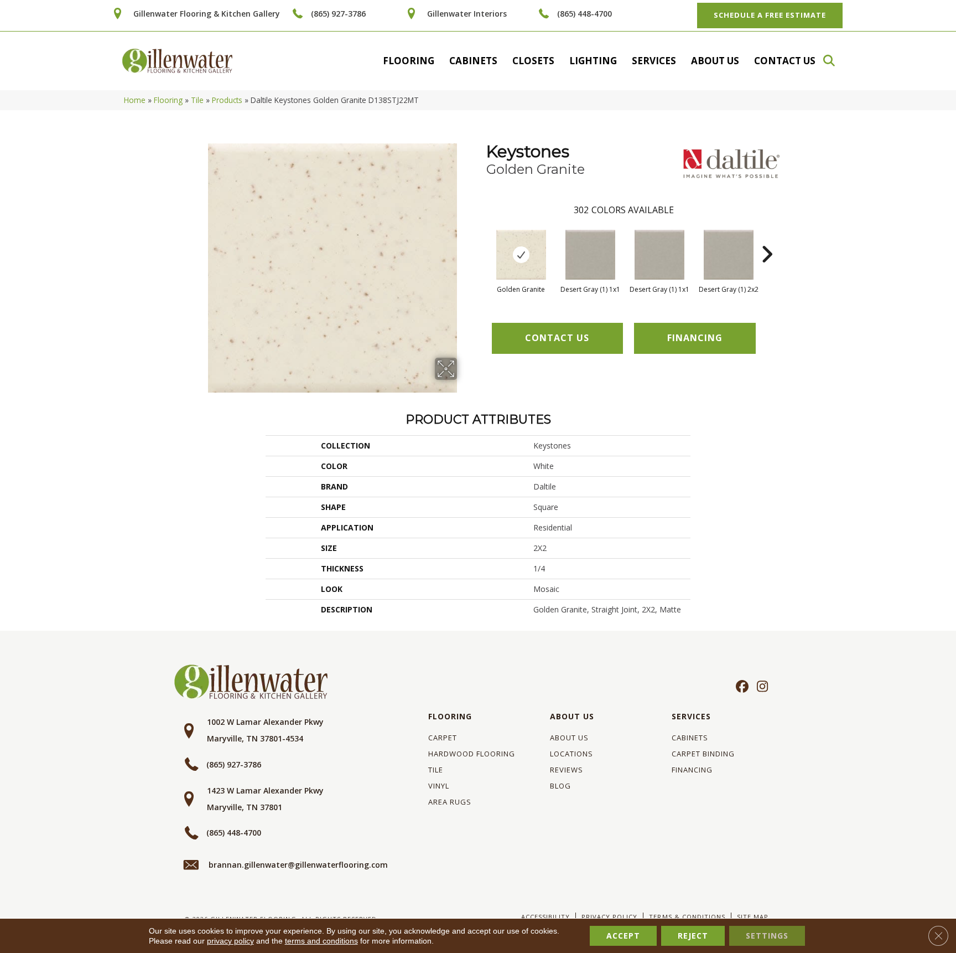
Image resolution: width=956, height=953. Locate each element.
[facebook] (740, 687)
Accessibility (545, 917)
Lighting (593, 60)
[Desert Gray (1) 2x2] (728, 254)
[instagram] (760, 687)
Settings (767, 935)
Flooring (408, 60)
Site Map (752, 917)
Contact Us (784, 60)
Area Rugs (449, 802)
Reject (693, 935)
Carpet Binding (703, 754)
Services (654, 60)
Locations (571, 754)
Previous (480, 237)
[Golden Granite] (521, 254)
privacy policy (230, 940)
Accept (623, 935)
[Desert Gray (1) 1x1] (590, 254)
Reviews (566, 770)
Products (227, 100)
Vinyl (438, 786)
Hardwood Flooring (471, 754)
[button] (834, 60)
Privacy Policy (609, 917)
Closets (533, 60)
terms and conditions (321, 940)
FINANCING (695, 338)
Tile (197, 100)
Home (135, 100)
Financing (692, 770)
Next (766, 237)
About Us (715, 60)
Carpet (442, 738)
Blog (560, 786)
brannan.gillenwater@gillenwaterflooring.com (298, 864)
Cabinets (473, 60)
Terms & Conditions (687, 917)
